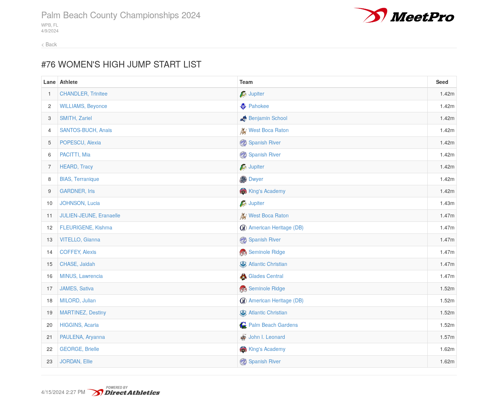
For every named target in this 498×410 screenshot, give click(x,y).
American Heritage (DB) (276, 227)
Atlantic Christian (268, 263)
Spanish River (265, 142)
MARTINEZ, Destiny (83, 312)
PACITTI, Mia (75, 154)
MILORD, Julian (78, 300)
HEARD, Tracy (76, 166)
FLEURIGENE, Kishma (86, 227)
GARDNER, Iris (77, 190)
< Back (49, 44)
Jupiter (256, 93)
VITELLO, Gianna (80, 239)
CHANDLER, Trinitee (84, 93)
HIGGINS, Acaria (79, 324)
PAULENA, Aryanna (82, 336)
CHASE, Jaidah (77, 263)
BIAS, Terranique (79, 178)
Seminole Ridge (267, 251)
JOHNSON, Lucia (80, 202)
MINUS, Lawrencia (81, 275)
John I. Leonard (267, 336)
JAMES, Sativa (77, 288)
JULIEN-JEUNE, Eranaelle (90, 215)
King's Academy (267, 190)
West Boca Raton (269, 130)
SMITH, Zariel (76, 117)
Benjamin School (268, 117)
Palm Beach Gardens (273, 324)
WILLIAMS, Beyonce (83, 105)
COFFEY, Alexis (78, 251)
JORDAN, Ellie (76, 361)
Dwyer (256, 178)
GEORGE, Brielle (79, 348)
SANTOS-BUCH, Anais (86, 130)
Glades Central (266, 275)
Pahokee (259, 105)
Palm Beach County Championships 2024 (121, 14)
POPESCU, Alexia (80, 142)
